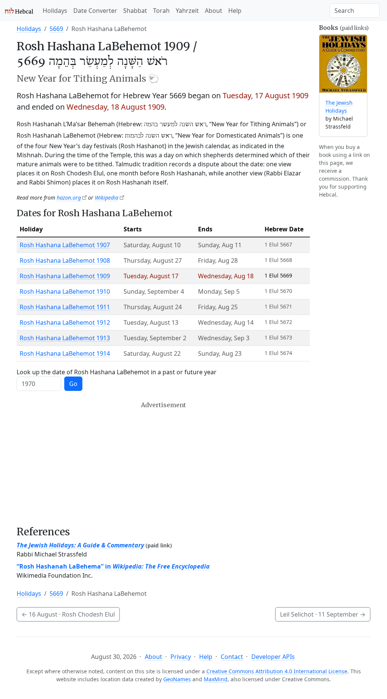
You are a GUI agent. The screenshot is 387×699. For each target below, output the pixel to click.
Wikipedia (106, 197)
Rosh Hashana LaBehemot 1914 (65, 353)
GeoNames (177, 679)
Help (234, 10)
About (213, 10)
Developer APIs (273, 657)
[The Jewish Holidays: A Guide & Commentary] (343, 64)
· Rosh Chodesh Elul (68, 614)
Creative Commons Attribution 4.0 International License (276, 671)
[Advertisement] (163, 463)
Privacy (180, 657)
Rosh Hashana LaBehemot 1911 (65, 307)
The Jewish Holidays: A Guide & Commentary (80, 545)
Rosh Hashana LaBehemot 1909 (65, 276)
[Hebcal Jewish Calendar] (19, 10)
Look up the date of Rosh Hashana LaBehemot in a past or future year (117, 372)
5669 (56, 29)
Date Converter (95, 10)
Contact (232, 657)
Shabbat (135, 10)
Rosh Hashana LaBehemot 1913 (65, 338)
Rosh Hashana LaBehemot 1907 (65, 245)
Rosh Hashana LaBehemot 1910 (65, 291)
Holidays (55, 10)
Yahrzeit (187, 10)
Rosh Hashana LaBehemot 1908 (65, 260)
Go (73, 384)
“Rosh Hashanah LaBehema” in (113, 566)
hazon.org (69, 197)
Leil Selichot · (322, 614)
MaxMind (216, 679)
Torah (161, 10)
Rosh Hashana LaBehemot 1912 (65, 322)
